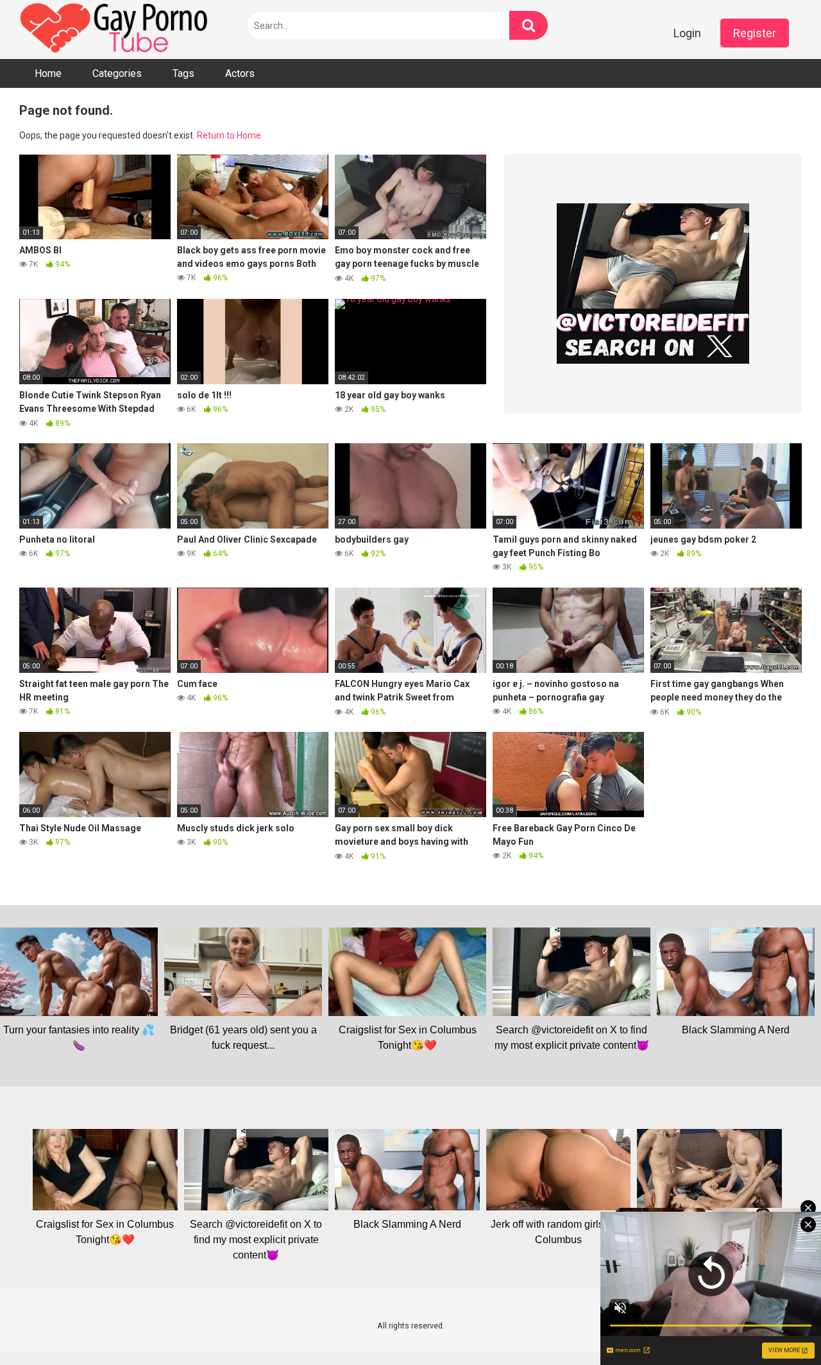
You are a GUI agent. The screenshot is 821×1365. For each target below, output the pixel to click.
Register (754, 33)
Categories (117, 73)
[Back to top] (778, 1326)
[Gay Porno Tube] (115, 29)
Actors (240, 73)
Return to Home (229, 135)
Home (48, 73)
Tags (183, 73)
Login (687, 33)
